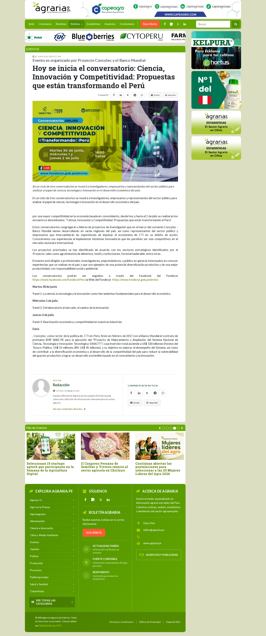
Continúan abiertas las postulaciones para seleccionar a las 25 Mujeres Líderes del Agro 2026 (157, 468)
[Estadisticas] (216, 122)
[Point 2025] (216, 90)
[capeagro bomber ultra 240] (160, 9)
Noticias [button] (75, 24)
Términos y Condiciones (121, 622)
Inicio (32, 24)
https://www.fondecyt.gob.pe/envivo (135, 279)
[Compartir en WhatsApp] (142, 95)
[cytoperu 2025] (130, 36)
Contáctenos (127, 24)
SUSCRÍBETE (94, 532)
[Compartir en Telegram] (135, 95)
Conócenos (45, 24)
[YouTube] (93, 500)
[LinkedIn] (108, 500)
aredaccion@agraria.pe (68, 390)
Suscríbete (150, 24)
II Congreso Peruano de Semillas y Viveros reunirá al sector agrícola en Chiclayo (104, 467)
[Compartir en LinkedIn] (121, 95)
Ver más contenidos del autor (68, 409)
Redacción (61, 385)
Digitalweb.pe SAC (50, 625)
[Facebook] (85, 500)
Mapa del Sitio (173, 622)
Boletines (61, 24)
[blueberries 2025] (82, 36)
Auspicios (110, 24)
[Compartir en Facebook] (114, 95)
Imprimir (172, 95)
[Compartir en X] (128, 95)
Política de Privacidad (150, 622)
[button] (163, 428)
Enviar (157, 95)
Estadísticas (93, 24)
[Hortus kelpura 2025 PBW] (216, 50)
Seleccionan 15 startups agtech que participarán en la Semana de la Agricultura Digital (50, 468)
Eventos (32, 49)
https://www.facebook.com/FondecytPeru (59, 279)
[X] (101, 500)
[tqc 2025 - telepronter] (48, 36)
